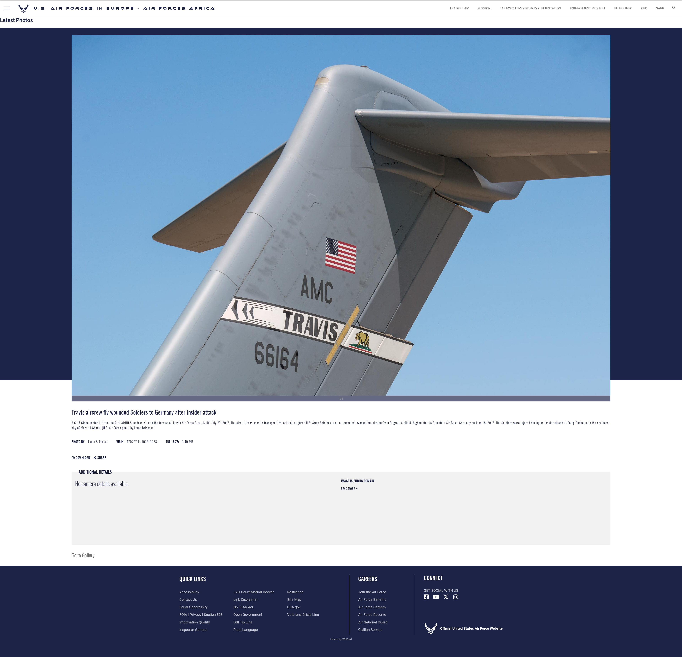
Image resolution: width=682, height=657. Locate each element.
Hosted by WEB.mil (341, 639)
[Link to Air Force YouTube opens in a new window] (436, 597)
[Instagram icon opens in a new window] (455, 597)
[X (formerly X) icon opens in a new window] (446, 597)
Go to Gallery (83, 555)
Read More (348, 488)
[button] (6, 8)
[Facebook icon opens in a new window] (426, 597)
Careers (367, 579)
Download (82, 457)
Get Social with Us (441, 590)
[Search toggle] (674, 8)
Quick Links (192, 579)
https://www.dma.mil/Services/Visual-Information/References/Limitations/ (454, 501)
